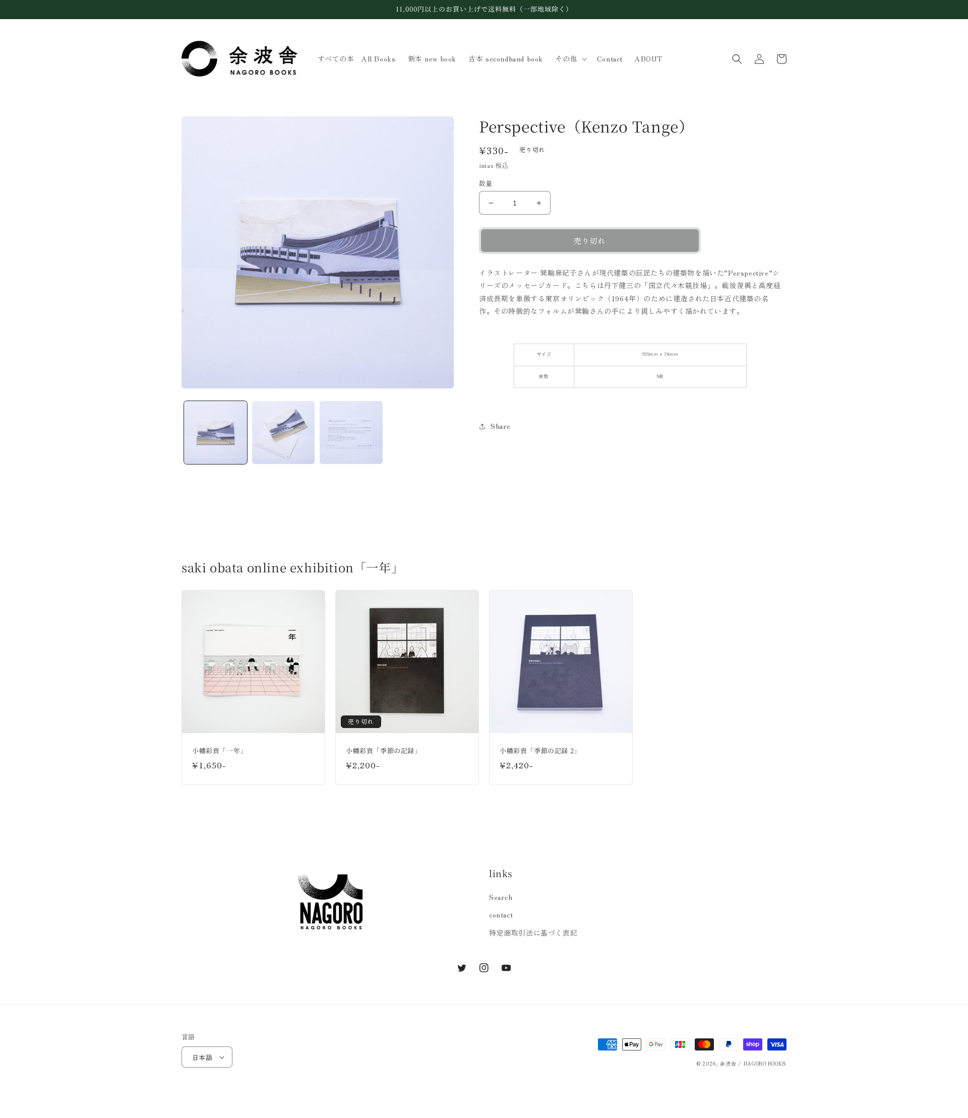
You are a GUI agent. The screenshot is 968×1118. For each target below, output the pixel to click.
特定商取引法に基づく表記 (533, 933)
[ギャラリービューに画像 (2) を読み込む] (283, 432)
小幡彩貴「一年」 (219, 751)
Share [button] (501, 426)
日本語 (202, 1057)
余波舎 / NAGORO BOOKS (753, 1063)
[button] (570, 58)
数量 (486, 183)
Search (501, 897)
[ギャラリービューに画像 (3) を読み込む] (351, 432)
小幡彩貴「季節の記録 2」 (540, 751)
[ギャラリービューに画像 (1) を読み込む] (215, 432)
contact (501, 914)
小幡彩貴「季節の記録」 (383, 751)
